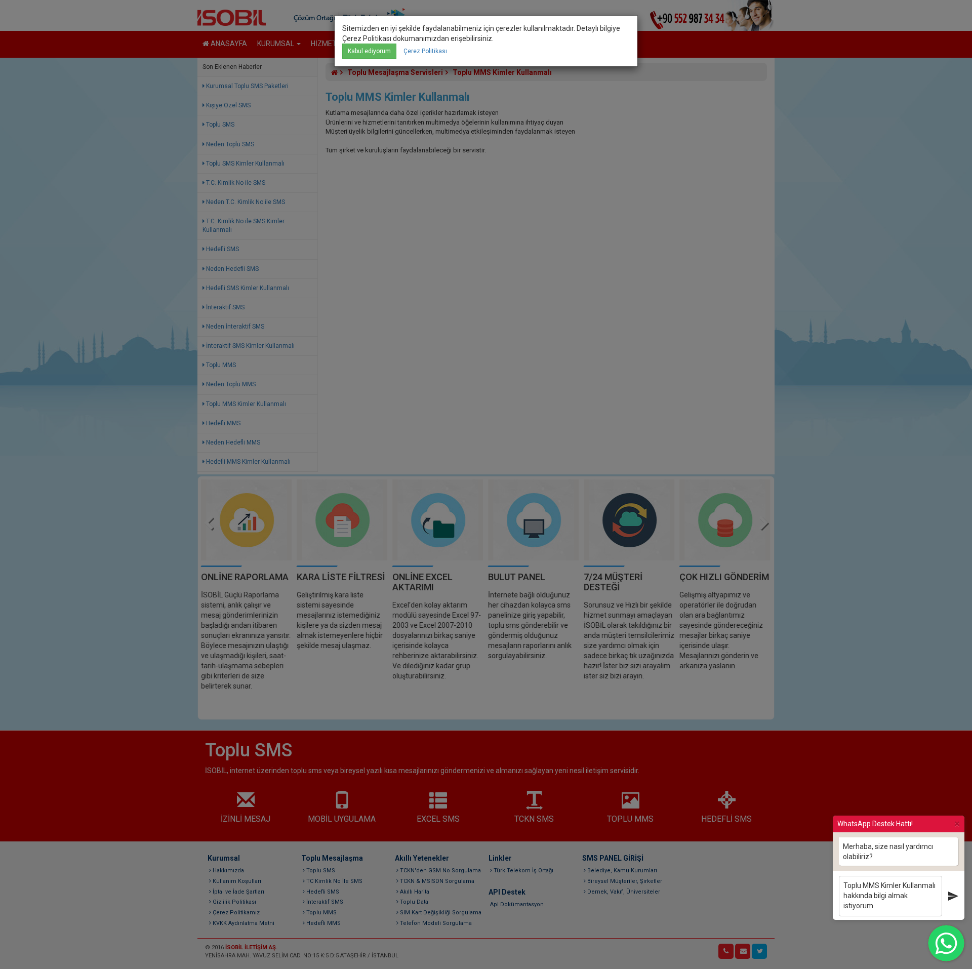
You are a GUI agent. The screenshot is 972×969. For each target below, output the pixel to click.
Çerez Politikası (425, 51)
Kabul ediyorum (369, 51)
